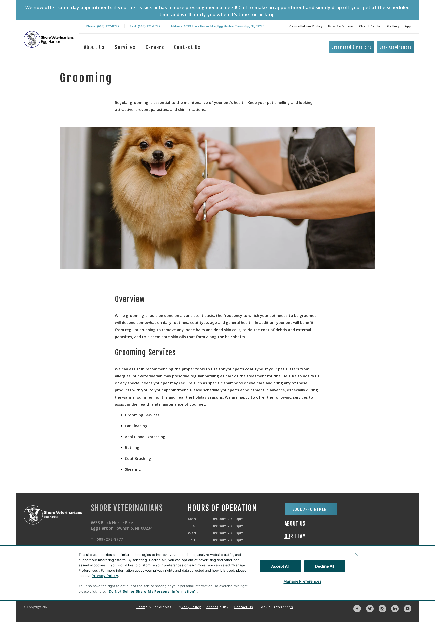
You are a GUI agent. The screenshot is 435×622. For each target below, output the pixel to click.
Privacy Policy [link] (189, 607)
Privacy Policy (105, 576)
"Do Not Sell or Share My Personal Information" (151, 591)
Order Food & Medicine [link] (352, 47)
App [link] (408, 26)
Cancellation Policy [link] (306, 26)
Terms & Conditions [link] (153, 607)
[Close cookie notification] (356, 554)
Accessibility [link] (217, 607)
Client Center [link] (370, 26)
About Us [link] (295, 523)
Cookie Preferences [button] (276, 607)
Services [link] (125, 47)
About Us (94, 47)
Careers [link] (155, 47)
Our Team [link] (295, 536)
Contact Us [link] (187, 47)
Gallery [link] (393, 26)
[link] (49, 39)
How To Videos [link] (341, 26)
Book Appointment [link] (395, 47)
